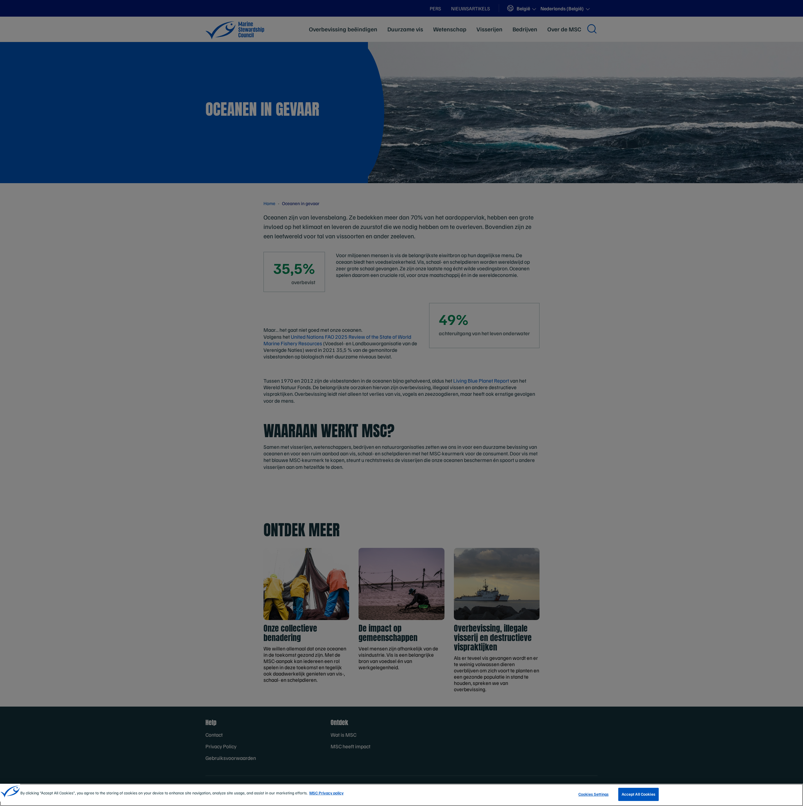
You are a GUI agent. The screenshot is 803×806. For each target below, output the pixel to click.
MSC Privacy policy (326, 792)
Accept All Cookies (638, 794)
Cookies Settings (593, 794)
